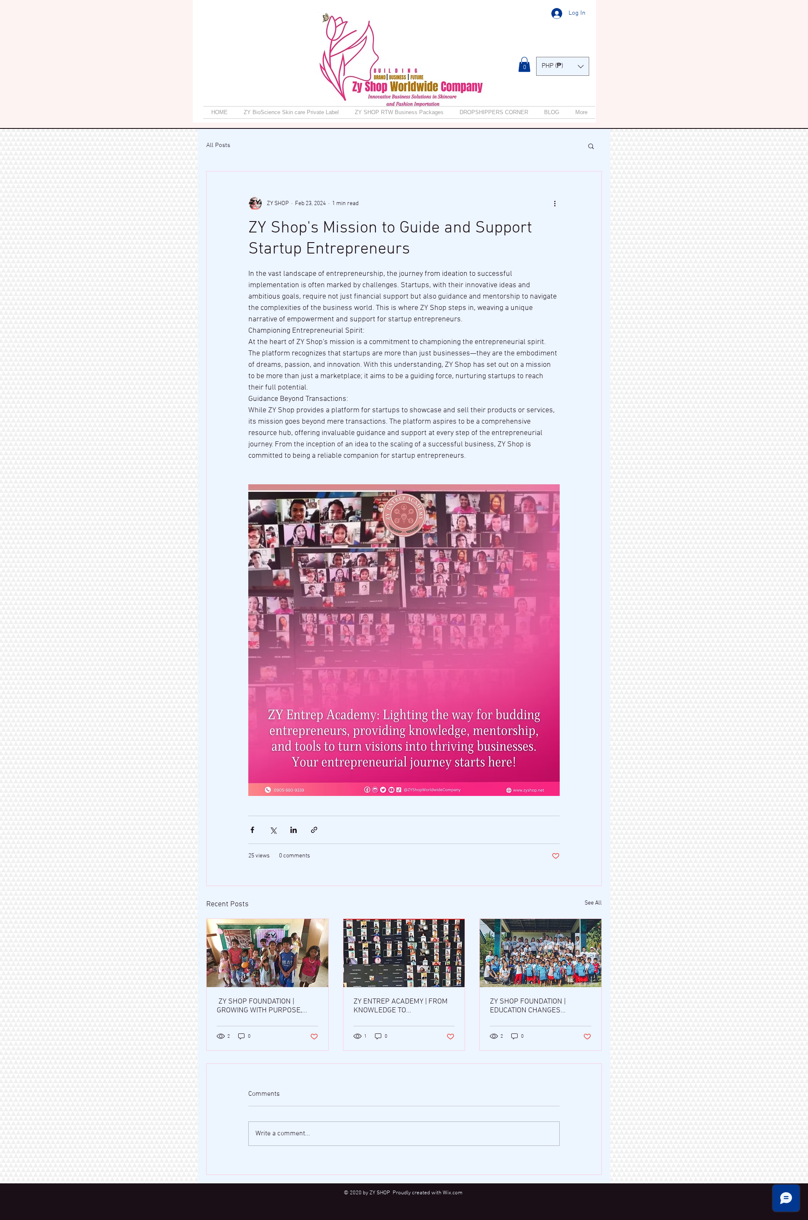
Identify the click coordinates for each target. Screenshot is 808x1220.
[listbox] (562, 66)
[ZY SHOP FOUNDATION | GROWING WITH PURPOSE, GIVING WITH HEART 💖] (267, 953)
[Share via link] (314, 830)
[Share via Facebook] (252, 830)
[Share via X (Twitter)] (273, 830)
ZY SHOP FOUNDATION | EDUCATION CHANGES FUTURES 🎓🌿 (528, 1006)
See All (593, 903)
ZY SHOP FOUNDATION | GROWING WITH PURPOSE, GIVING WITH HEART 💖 (259, 1006)
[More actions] (555, 203)
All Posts (218, 145)
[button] (524, 64)
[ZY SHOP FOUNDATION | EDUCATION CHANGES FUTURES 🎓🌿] (540, 953)
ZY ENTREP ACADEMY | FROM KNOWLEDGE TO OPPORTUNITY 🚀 (401, 1006)
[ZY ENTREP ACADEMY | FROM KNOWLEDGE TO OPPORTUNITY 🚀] (404, 953)
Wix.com (452, 1193)
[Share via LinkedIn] (294, 830)
